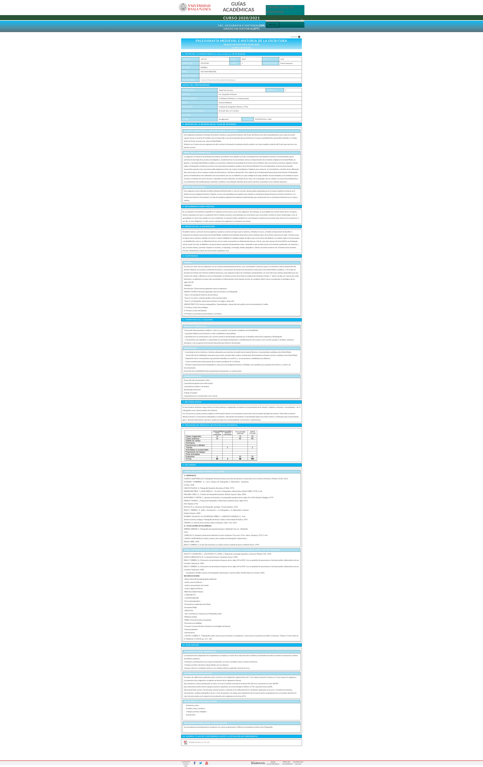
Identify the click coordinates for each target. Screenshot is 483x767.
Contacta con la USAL (186, 763)
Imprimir (294, 37)
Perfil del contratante (286, 763)
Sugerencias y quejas (297, 763)
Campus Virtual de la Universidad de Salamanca (218, 80)
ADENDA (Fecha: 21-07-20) (199, 742)
